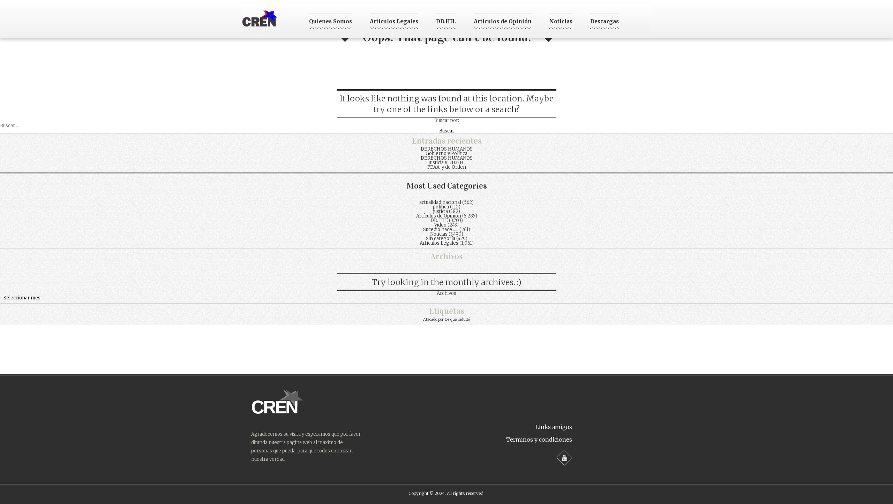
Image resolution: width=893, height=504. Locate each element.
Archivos (446, 293)
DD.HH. (446, 21)
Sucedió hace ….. (440, 229)
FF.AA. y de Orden (446, 167)
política (441, 207)
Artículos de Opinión (503, 21)
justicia (440, 211)
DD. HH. (439, 220)
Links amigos (553, 426)
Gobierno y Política (446, 153)
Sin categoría (440, 239)
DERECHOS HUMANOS (447, 149)
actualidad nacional (440, 202)
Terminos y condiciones (539, 439)
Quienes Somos (330, 21)
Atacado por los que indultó (446, 319)
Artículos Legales (394, 21)
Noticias (560, 21)
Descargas (604, 21)
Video (440, 225)
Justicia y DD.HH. (446, 163)
